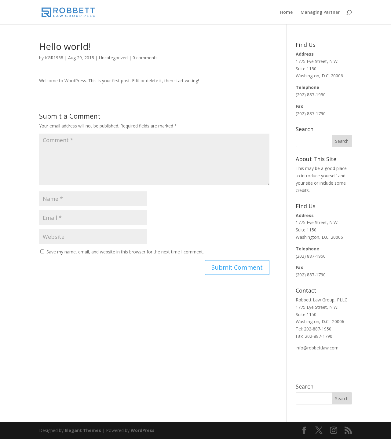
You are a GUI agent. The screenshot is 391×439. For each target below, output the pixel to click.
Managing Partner (320, 12)
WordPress (143, 430)
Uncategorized (113, 58)
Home (286, 12)
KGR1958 (54, 58)
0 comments (145, 58)
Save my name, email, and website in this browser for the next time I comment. (125, 252)
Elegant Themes (83, 430)
